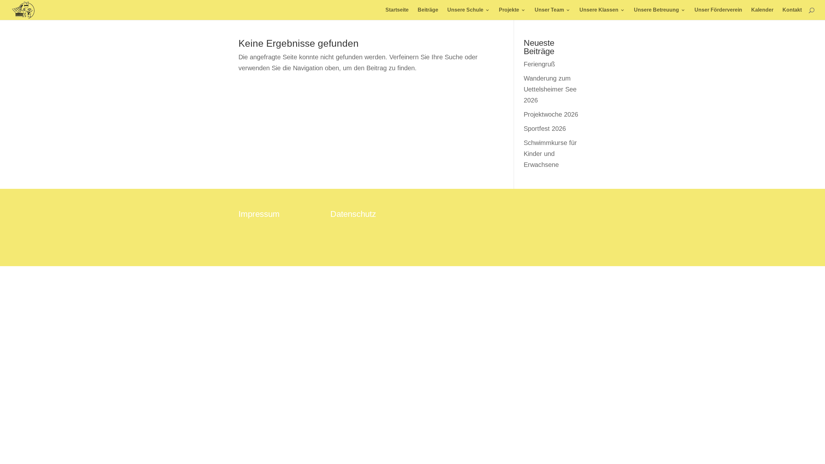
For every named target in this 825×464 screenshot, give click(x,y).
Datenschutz (353, 214)
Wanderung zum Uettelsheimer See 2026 (550, 89)
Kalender (762, 10)
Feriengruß (539, 64)
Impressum (259, 214)
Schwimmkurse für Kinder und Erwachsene (550, 153)
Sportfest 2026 (545, 128)
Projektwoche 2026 (551, 114)
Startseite (397, 10)
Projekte (509, 10)
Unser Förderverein (718, 10)
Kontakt (792, 10)
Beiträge (428, 10)
